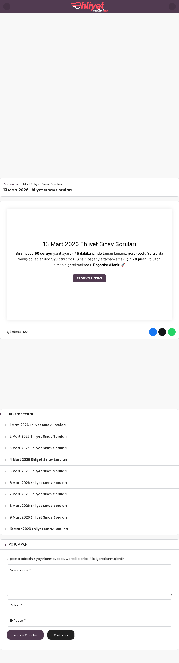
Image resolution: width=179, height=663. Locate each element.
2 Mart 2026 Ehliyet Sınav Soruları (38, 436)
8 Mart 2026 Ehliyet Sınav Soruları (38, 505)
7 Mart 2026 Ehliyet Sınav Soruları (38, 494)
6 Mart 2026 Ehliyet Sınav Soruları (38, 482)
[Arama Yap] (172, 6)
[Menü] (6, 6)
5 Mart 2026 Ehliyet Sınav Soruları (38, 471)
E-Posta (18, 620)
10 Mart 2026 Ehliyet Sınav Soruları (39, 529)
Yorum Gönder (25, 635)
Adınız (16, 605)
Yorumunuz (20, 570)
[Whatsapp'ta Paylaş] (172, 332)
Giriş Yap (61, 635)
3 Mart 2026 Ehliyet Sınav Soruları (38, 448)
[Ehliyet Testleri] (89, 6)
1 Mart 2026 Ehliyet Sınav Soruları (38, 425)
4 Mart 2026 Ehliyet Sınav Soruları (38, 459)
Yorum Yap (18, 544)
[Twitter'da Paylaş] (162, 332)
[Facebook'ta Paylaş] (153, 332)
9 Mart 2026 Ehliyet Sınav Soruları (38, 517)
